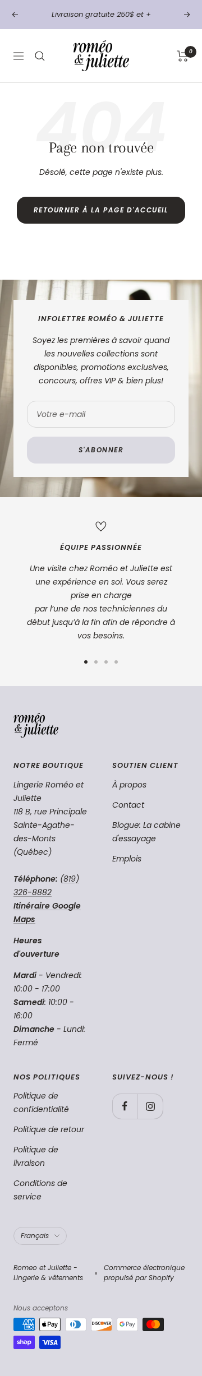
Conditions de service (40, 1190)
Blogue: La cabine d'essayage (146, 831)
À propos (129, 784)
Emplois (126, 858)
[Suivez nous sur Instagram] (150, 1106)
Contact (128, 804)
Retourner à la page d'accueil (101, 210)
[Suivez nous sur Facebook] (124, 1106)
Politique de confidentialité (41, 1102)
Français (35, 1235)
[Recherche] (40, 56)
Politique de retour (48, 1129)
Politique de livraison (35, 1156)
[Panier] (183, 56)
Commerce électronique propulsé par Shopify (144, 1272)
